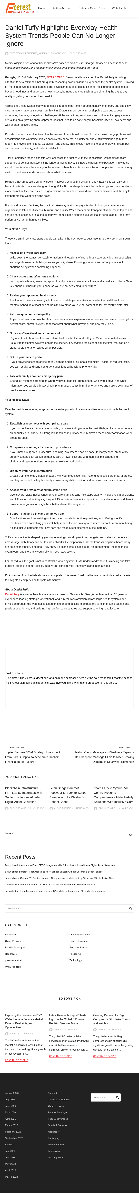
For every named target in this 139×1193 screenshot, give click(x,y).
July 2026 (10, 1099)
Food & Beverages (15, 947)
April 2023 (10, 1170)
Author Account (62, 8)
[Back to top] (135, 1189)
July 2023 (10, 1151)
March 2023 (11, 1176)
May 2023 (10, 1164)
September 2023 (14, 1138)
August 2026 (12, 1093)
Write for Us (119, 8)
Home (41, 8)
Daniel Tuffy (12, 594)
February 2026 (13, 1131)
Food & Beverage (79, 941)
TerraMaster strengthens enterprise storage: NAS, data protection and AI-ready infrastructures (55, 891)
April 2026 (10, 1118)
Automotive (11, 934)
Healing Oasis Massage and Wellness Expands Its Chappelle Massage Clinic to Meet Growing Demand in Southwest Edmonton (104, 757)
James (13, 1033)
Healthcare (11, 953)
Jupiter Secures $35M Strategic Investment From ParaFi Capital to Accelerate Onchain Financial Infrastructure (32, 757)
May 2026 (10, 1112)
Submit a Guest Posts (92, 8)
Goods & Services (79, 947)
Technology (76, 960)
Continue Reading (16, 1060)
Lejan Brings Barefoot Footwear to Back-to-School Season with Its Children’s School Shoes (54, 871)
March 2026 (11, 1125)
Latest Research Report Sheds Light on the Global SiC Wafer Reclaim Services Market (67, 1019)
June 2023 (10, 1157)
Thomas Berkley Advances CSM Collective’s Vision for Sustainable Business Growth (50, 884)
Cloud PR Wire (78, 53)
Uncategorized (13, 966)
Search (9, 833)
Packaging (75, 953)
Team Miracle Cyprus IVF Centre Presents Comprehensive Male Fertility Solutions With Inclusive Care (59, 878)
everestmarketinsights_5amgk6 (28, 53)
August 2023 (12, 1144)
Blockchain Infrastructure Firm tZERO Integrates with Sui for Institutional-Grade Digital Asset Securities (60, 865)
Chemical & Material (80, 934)
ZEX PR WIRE (55, 77)
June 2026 (10, 1106)
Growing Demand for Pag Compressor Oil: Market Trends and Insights (112, 1019)
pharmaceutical (13, 960)
